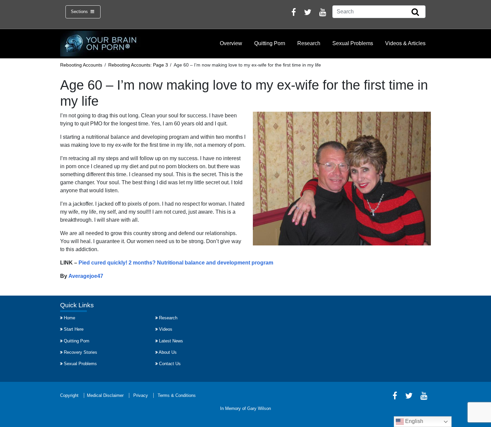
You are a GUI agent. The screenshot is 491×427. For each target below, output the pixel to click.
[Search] (415, 12)
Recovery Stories (80, 352)
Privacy (140, 395)
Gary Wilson (259, 408)
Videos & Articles (405, 43)
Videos (165, 329)
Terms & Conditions (177, 395)
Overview (231, 43)
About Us (168, 352)
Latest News (171, 340)
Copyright (69, 395)
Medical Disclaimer (105, 395)
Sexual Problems (352, 43)
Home (69, 317)
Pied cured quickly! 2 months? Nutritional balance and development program (175, 262)
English (413, 421)
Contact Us (170, 363)
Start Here (74, 329)
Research (308, 43)
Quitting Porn (269, 43)
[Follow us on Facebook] (293, 13)
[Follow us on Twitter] (308, 13)
